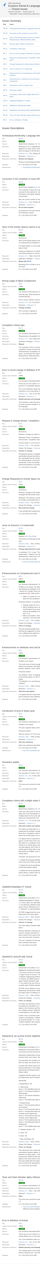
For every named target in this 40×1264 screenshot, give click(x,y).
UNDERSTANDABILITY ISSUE (20, 101)
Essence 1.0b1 (24, 445)
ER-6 (5, 120)
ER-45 (5, 28)
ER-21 (5, 95)
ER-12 (5, 69)
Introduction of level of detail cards (21, 85)
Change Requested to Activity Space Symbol (25, 64)
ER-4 (5, 64)
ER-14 (5, 110)
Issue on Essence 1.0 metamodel (21, 69)
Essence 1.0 (23, 153)
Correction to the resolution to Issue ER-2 (24, 33)
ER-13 (5, 38)
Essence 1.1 (31, 156)
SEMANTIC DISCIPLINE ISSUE (20, 105)
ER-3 (5, 85)
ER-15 (5, 105)
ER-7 (5, 53)
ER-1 (5, 74)
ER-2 (5, 80)
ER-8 (5, 44)
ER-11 (5, 49)
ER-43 (5, 33)
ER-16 (5, 101)
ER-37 (5, 90)
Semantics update (16, 90)
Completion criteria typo (18, 49)
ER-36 (5, 115)
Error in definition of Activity (19, 120)
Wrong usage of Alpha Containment (22, 44)
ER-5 (5, 59)
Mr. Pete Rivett (31, 536)
